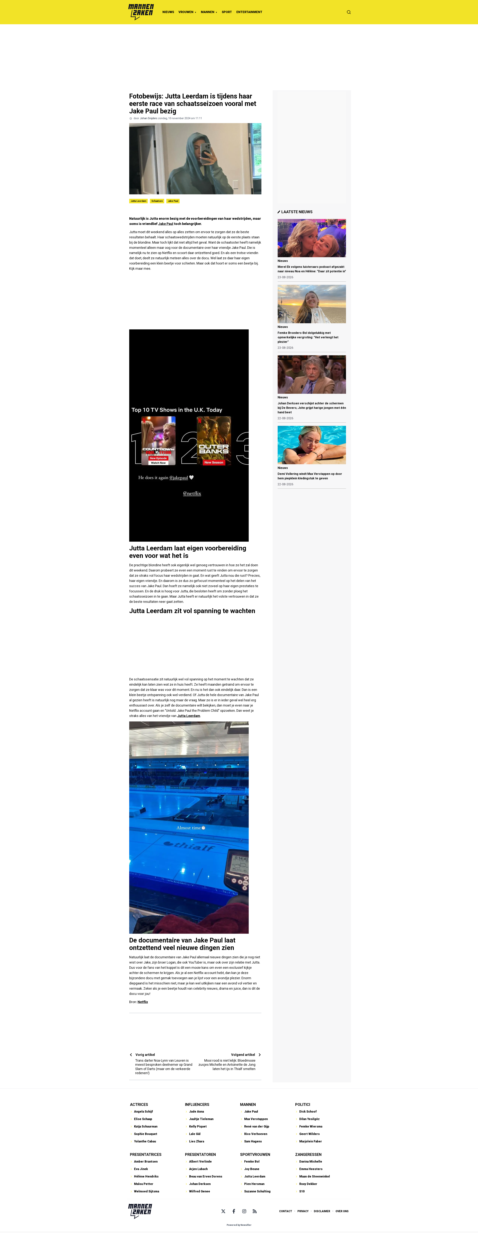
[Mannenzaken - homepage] (141, 12)
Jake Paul (173, 201)
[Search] (349, 12)
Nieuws (283, 261)
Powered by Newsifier (239, 1225)
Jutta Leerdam (138, 201)
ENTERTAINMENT (249, 12)
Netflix (143, 1002)
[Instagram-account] (244, 1211)
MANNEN (207, 12)
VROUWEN (186, 12)
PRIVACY (302, 1211)
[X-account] (223, 1211)
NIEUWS (168, 12)
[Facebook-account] (234, 1211)
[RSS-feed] (254, 1211)
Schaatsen (157, 201)
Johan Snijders (148, 118)
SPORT (227, 12)
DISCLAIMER (322, 1211)
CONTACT (285, 1211)
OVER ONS (342, 1211)
